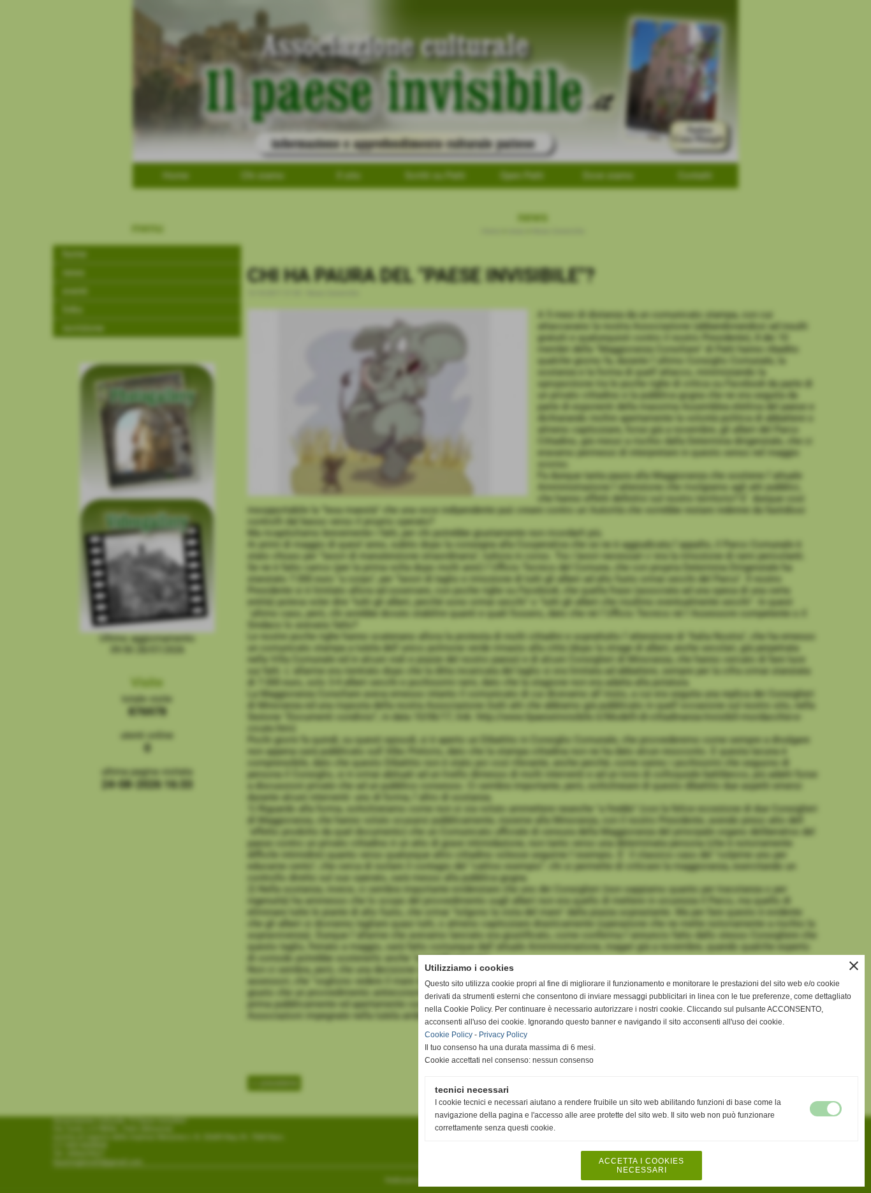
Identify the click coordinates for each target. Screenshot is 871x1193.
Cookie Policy (448, 1034)
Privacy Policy (503, 1034)
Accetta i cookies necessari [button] (641, 1165)
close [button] (853, 965)
